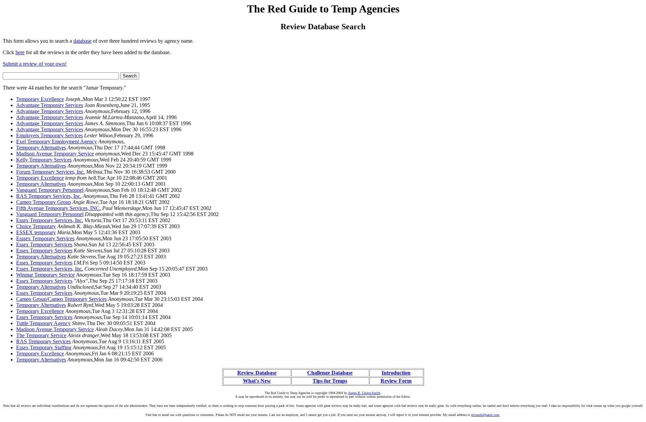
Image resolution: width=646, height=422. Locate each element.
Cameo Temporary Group (43, 202)
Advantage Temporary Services (49, 105)
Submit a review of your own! (35, 64)
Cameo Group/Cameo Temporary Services (61, 299)
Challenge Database (330, 373)
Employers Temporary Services (49, 135)
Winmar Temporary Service (45, 275)
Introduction (396, 373)
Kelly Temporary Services (44, 160)
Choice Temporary (36, 226)
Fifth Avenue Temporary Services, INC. (58, 208)
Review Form (396, 381)
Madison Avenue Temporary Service (55, 153)
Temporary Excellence (40, 99)
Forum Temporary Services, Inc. (50, 172)
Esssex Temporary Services (45, 238)
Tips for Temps (330, 381)
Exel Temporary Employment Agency (56, 141)
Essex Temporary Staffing (43, 347)
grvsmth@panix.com (485, 415)
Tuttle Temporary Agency (43, 323)
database (82, 41)
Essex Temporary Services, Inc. (49, 220)
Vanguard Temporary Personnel (49, 190)
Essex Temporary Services (44, 244)
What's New (257, 381)
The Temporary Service (41, 335)
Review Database (257, 373)
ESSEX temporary (36, 232)
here (20, 52)
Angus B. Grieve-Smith (364, 393)
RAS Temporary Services (43, 341)
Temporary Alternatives (41, 147)
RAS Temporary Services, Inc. (48, 196)
